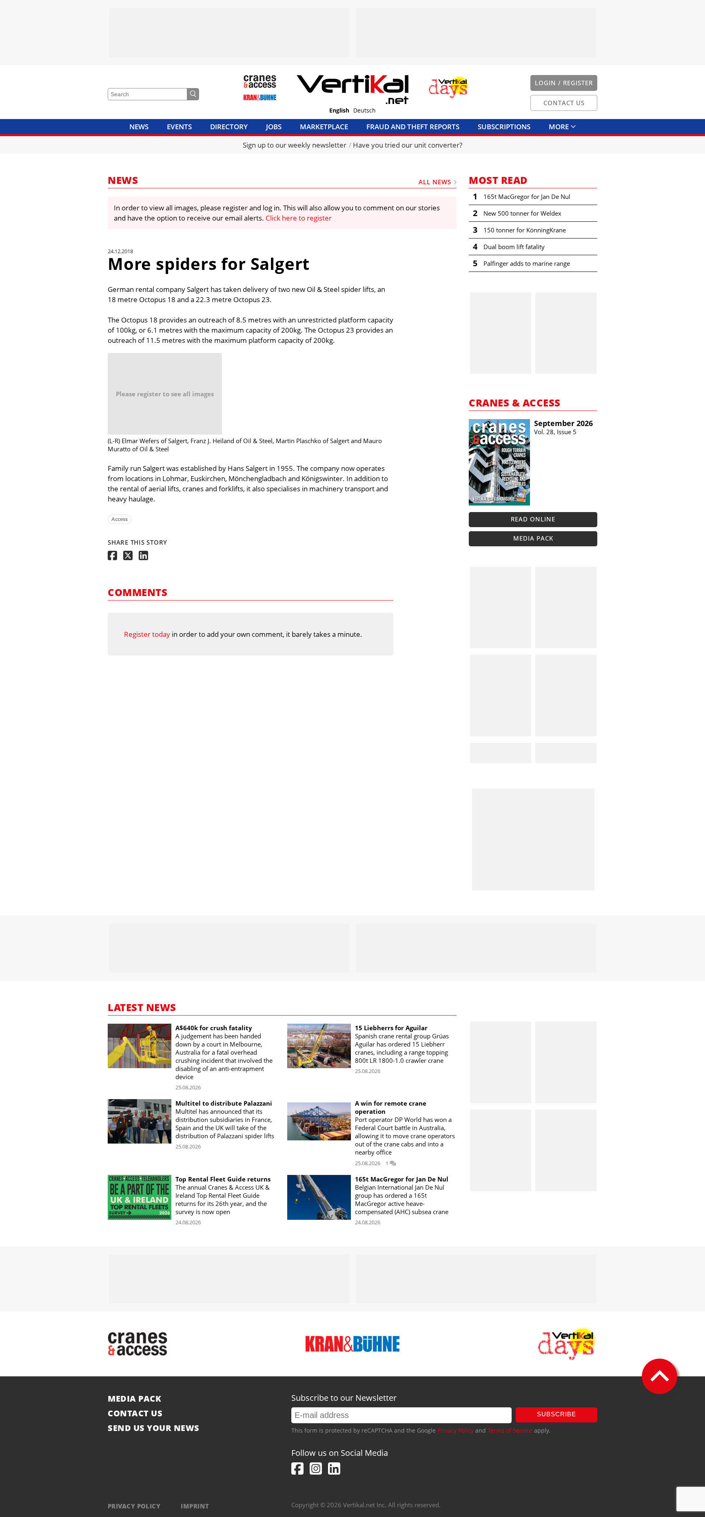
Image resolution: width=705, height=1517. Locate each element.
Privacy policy (134, 1506)
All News (435, 182)
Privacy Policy (455, 1430)
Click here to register (299, 218)
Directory (229, 126)
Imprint (195, 1506)
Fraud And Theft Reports (412, 126)
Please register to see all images (165, 394)
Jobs (274, 126)
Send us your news (154, 1428)
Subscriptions (504, 126)
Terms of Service (510, 1430)
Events (179, 126)
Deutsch (364, 110)
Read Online (533, 519)
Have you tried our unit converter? (407, 145)
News (139, 126)
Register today (147, 634)
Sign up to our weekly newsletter (294, 145)
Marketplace (324, 126)
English (339, 110)
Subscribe (556, 1414)
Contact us (135, 1413)
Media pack (533, 538)
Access (119, 519)
